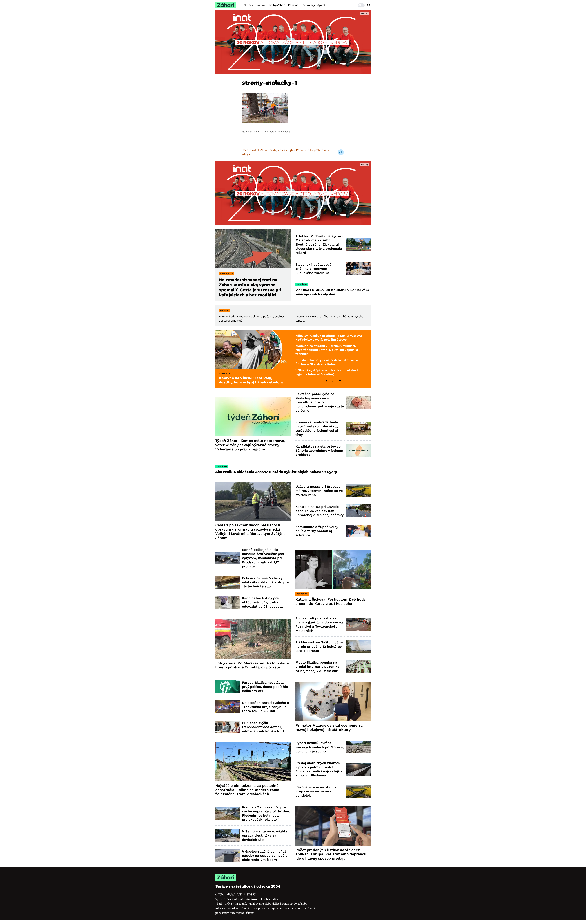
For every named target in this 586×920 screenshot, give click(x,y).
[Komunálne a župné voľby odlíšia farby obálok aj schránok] (358, 531)
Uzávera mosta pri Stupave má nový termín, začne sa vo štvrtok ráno (319, 491)
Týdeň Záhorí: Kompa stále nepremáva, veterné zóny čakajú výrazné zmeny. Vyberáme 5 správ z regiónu (250, 445)
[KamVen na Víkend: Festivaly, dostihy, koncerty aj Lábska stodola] (253, 349)
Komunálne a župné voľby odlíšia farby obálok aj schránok (316, 531)
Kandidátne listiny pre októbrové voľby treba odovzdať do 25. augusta (262, 602)
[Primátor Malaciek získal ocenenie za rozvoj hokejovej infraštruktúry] (333, 701)
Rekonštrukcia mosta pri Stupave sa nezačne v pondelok (315, 791)
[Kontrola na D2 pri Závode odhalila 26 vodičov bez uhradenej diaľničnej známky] (358, 510)
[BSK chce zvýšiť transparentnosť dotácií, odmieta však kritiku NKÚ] (227, 727)
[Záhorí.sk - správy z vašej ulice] (225, 5)
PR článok (302, 284)
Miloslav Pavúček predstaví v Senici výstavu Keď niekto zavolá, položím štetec (328, 337)
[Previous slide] (326, 380)
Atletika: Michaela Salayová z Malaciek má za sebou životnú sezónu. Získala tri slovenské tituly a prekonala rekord (319, 244)
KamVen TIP (224, 374)
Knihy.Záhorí (277, 5)
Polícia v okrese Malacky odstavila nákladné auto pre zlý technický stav (265, 582)
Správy (248, 5)
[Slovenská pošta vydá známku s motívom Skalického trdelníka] (358, 268)
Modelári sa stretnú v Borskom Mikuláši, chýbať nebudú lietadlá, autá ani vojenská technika (326, 349)
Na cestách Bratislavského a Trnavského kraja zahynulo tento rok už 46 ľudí (265, 707)
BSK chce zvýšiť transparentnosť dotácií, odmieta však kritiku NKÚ (263, 727)
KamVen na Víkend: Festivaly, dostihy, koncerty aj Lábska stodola (251, 380)
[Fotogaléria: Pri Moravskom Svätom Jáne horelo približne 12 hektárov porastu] (253, 639)
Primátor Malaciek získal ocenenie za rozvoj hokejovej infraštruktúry (329, 727)
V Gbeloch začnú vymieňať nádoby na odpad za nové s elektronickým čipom (264, 856)
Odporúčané (226, 274)
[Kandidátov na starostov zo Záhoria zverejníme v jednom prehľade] (358, 450)
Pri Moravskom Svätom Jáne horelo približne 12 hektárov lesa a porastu (319, 646)
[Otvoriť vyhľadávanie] (369, 5)
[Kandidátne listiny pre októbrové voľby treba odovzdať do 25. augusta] (227, 602)
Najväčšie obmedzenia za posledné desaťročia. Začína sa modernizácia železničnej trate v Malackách (247, 789)
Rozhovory (308, 5)
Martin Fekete (267, 131)
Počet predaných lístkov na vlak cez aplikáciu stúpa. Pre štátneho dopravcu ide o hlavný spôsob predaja (330, 854)
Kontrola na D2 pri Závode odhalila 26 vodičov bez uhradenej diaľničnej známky (319, 511)
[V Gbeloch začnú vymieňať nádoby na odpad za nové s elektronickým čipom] (227, 855)
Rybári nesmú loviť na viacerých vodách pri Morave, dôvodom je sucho (319, 747)
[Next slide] (340, 380)
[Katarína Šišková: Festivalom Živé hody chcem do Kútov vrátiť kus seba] (333, 570)
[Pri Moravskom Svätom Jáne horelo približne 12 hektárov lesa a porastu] (358, 646)
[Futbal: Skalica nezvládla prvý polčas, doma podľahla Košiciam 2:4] (227, 686)
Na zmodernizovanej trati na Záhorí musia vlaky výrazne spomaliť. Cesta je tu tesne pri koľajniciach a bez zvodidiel (250, 287)
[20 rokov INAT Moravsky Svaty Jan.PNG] (293, 42)
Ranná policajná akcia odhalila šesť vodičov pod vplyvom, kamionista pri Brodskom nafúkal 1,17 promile (263, 558)
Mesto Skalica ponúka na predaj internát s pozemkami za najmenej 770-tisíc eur (319, 667)
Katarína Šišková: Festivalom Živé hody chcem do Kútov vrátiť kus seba (330, 601)
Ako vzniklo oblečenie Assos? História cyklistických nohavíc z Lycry (276, 472)
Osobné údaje (270, 899)
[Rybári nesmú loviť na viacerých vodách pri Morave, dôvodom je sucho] (358, 747)
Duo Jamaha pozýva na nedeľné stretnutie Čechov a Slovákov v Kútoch (327, 362)
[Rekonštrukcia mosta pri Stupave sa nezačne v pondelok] (358, 791)
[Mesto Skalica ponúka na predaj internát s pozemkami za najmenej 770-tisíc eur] (358, 666)
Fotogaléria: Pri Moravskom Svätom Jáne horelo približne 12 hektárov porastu (252, 665)
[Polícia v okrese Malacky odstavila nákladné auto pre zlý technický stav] (227, 582)
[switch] (361, 5)
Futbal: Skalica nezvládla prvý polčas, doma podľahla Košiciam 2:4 (265, 687)
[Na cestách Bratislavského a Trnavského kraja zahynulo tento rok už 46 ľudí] (227, 706)
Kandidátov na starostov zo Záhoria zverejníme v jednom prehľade (319, 451)
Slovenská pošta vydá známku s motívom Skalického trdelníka (313, 269)
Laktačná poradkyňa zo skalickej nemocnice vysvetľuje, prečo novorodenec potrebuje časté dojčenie (319, 402)
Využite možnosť (237, 899)
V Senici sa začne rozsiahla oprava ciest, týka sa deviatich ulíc (264, 835)
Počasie (293, 5)
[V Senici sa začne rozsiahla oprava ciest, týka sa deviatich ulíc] (227, 835)
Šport (321, 5)
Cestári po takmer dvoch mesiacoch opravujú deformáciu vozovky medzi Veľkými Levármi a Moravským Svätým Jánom (250, 531)
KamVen (261, 5)
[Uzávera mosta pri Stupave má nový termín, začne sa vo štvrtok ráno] (358, 490)
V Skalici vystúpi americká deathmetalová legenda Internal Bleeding (326, 372)
